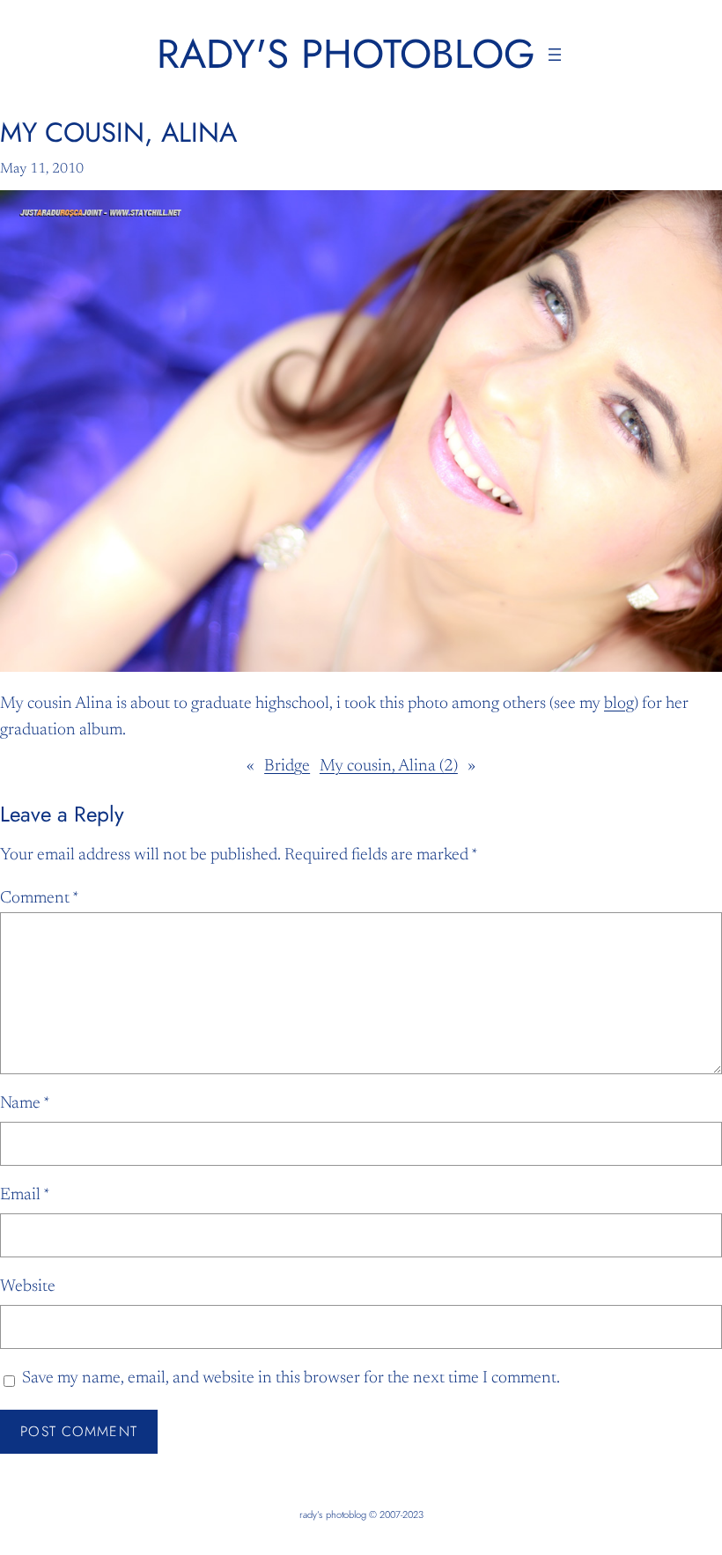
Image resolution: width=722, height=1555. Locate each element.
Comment (39, 898)
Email (25, 1195)
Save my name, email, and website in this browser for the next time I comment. (291, 1378)
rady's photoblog (346, 54)
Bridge (287, 766)
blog (619, 704)
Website (27, 1287)
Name (25, 1103)
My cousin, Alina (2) (389, 766)
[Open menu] (554, 54)
